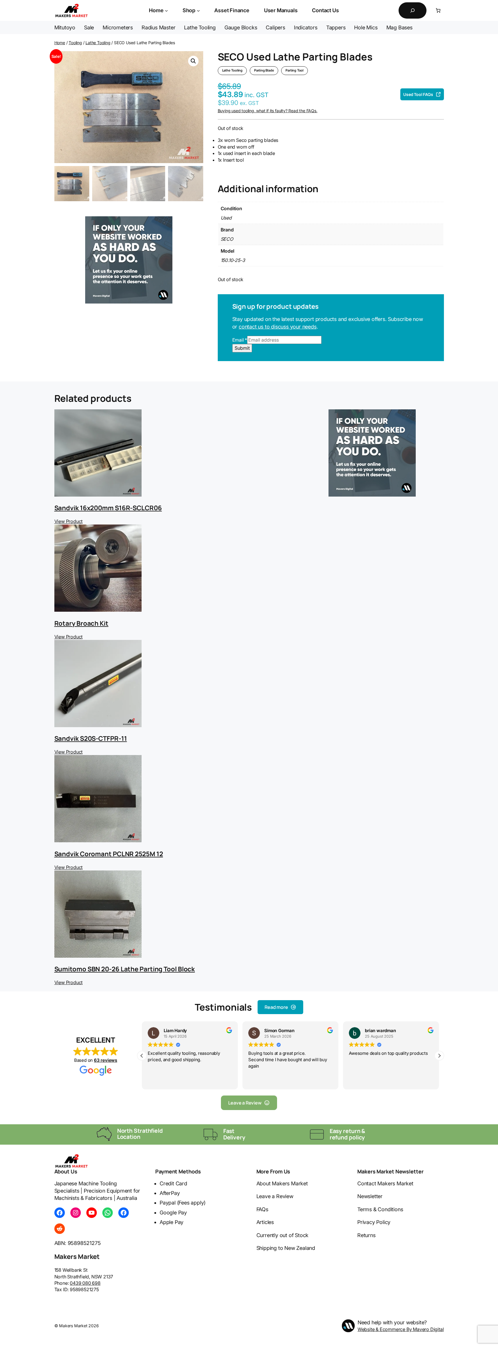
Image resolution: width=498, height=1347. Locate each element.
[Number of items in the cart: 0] (438, 10)
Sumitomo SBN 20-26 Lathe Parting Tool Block (124, 969)
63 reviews (105, 1060)
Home (59, 42)
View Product (68, 521)
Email (239, 340)
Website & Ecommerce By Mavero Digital (401, 1329)
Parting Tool (294, 70)
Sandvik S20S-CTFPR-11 (90, 738)
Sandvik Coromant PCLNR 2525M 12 (108, 854)
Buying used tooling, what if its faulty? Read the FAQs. (267, 110)
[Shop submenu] (198, 10)
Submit (242, 348)
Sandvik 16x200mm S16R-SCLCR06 (108, 508)
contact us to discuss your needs (278, 327)
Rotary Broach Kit (81, 623)
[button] (193, 61)
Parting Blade (264, 70)
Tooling (75, 42)
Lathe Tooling (97, 42)
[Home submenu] (166, 10)
